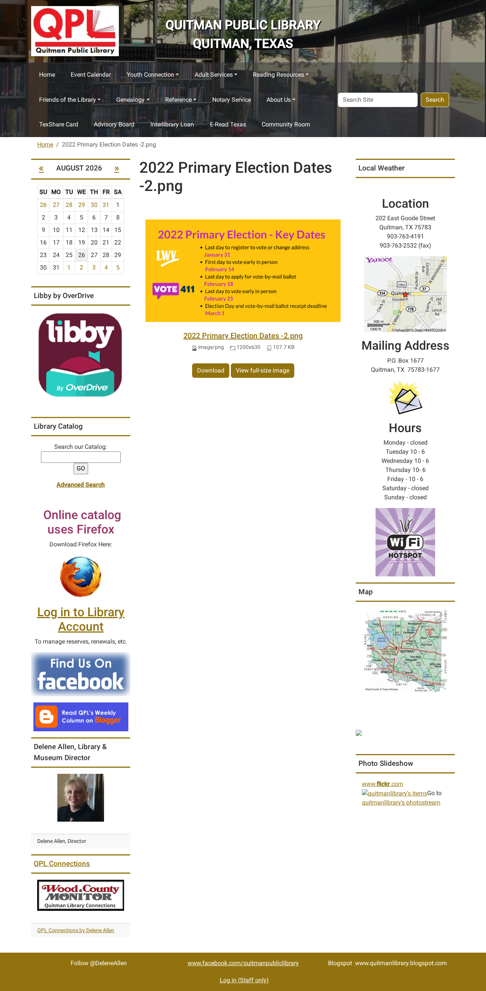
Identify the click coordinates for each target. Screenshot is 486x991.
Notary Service (231, 99)
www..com (382, 783)
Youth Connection (150, 74)
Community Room (286, 124)
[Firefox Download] (81, 576)
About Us (279, 99)
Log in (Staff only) (244, 980)
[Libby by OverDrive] (80, 355)
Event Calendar (91, 74)
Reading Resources (278, 74)
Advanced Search (81, 484)
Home (47, 74)
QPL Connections (62, 863)
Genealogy (130, 99)
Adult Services (214, 74)
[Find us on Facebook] (80, 673)
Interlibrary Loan (172, 124)
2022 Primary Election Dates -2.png (243, 335)
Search (435, 99)
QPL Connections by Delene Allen (75, 930)
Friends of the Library (67, 99)
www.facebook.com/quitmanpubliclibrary (243, 963)
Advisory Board (114, 124)
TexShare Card (58, 124)
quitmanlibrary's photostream (401, 802)
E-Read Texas (228, 124)
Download (210, 370)
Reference (178, 99)
